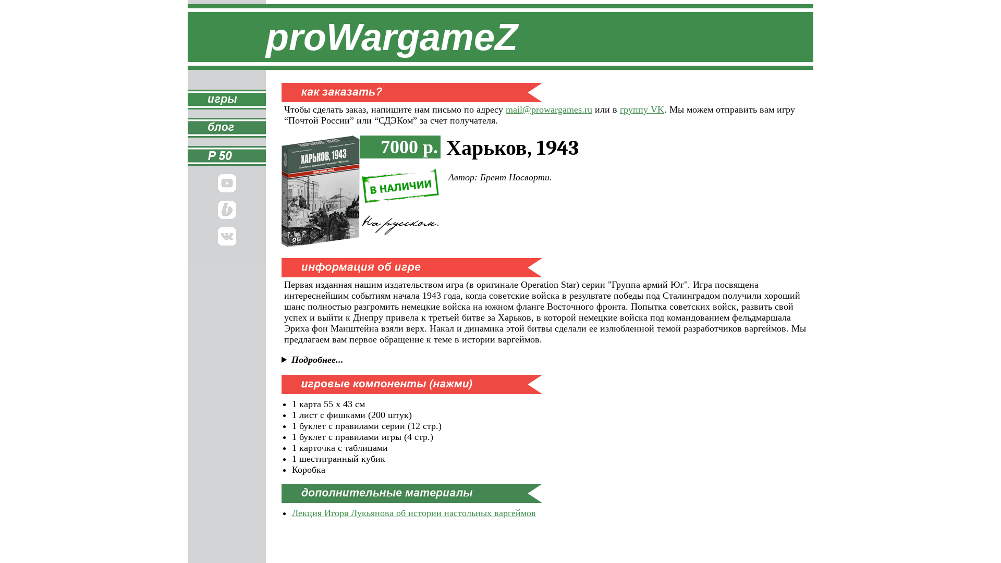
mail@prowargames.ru (549, 109)
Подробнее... (317, 359)
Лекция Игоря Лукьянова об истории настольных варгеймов (414, 513)
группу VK (642, 109)
